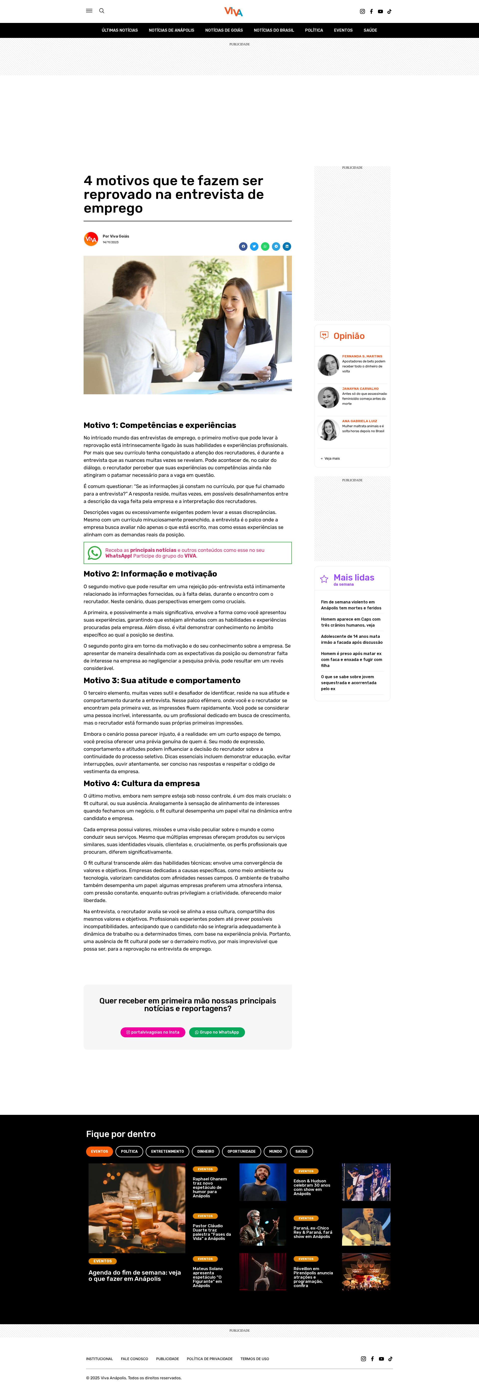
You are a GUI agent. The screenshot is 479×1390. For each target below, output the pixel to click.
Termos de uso (254, 1359)
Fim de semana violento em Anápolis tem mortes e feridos (351, 605)
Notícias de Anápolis (171, 30)
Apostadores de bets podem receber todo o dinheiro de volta (363, 366)
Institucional (99, 1359)
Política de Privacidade (210, 1359)
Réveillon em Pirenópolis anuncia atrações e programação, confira (313, 1277)
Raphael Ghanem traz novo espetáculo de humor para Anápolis (210, 1187)
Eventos (343, 30)
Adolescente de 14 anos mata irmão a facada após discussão (352, 639)
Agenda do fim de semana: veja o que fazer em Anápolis (135, 1275)
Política (314, 30)
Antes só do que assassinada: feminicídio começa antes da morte (364, 399)
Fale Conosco (134, 1359)
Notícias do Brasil (274, 30)
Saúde (370, 30)
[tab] (99, 1151)
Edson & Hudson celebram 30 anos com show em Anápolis (312, 1187)
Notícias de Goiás (224, 30)
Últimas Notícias (120, 30)
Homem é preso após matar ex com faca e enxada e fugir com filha (351, 659)
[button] (243, 246)
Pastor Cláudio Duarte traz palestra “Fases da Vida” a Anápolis (212, 1232)
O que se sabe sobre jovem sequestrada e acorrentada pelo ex (348, 682)
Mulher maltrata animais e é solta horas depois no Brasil (363, 428)
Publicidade (167, 1359)
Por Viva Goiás (116, 236)
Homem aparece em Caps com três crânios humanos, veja (350, 622)
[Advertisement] (239, 113)
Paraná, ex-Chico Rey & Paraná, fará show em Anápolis (313, 1232)
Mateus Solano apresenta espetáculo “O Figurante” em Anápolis (208, 1277)
